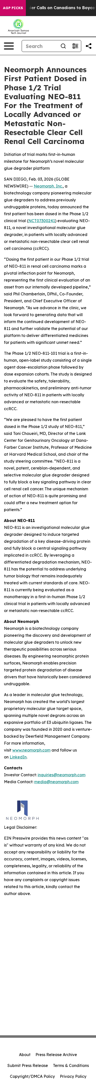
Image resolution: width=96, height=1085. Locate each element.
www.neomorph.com (31, 750)
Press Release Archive (56, 1054)
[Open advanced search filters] (75, 46)
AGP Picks (13, 8)
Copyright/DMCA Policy (32, 1076)
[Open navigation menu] (9, 46)
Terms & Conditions (71, 1065)
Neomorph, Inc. (48, 186)
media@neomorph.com (56, 781)
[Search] (63, 46)
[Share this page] (88, 46)
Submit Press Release (27, 1065)
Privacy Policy (73, 1076)
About (25, 1054)
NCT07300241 (41, 220)
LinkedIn (18, 757)
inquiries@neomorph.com (61, 774)
